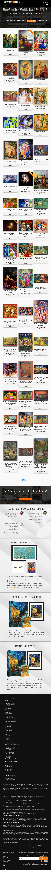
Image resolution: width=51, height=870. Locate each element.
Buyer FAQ (5, 855)
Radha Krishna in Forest (10, 162)
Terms (4, 859)
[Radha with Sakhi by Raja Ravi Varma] (41, 69)
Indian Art (7, 707)
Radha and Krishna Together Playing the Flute (25, 290)
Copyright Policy (6, 860)
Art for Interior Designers (10, 779)
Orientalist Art (8, 712)
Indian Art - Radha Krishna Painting (25, 210)
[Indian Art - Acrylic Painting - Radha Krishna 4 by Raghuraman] (41, 311)
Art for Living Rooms (9, 762)
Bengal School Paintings (10, 736)
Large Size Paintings (30, 9)
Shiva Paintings (8, 726)
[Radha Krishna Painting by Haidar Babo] (10, 122)
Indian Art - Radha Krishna (25, 131)
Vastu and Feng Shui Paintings (11, 758)
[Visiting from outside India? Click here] (33, 783)
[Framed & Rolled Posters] (17, 802)
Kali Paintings (7, 757)
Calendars (42, 8)
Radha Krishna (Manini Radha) (41, 190)
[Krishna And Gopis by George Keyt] (10, 69)
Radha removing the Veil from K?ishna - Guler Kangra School (10, 403)
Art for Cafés (7, 771)
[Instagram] (45, 861)
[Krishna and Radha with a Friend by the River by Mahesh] (41, 250)
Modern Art (7, 709)
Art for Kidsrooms (8, 766)
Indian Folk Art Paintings (10, 747)
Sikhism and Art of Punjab (10, 754)
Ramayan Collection (9, 749)
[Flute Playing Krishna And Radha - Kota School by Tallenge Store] (10, 341)
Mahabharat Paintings (9, 743)
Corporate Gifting (8, 778)
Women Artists (8, 742)
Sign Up (23, 2)
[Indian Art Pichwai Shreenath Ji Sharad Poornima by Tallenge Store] (26, 341)
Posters (25, 8)
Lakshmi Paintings (8, 730)
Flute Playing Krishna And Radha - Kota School (10, 350)
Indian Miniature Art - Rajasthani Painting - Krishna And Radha (10, 428)
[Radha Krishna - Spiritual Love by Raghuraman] (41, 150)
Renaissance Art (8, 716)
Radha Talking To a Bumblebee (10, 210)
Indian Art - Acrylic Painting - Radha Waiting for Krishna (10, 380)
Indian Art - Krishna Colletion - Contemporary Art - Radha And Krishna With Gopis (25, 429)
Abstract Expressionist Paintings (11, 718)
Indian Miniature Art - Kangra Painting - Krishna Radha (25, 381)
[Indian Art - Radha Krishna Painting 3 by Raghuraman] (41, 226)
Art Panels (7, 722)
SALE (46, 8)
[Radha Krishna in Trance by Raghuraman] (41, 96)
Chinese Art (7, 739)
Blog (34, 8)
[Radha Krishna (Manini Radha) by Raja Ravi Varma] (41, 179)
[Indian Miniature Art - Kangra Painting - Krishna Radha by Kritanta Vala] (26, 370)
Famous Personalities (9, 753)
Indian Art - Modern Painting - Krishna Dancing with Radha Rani (41, 378)
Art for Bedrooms (8, 764)
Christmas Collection (9, 748)
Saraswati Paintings (9, 731)
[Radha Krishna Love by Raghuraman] (41, 40)
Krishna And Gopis (10, 78)
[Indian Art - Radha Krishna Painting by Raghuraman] (26, 203)
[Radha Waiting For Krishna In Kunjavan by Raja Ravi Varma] (10, 278)
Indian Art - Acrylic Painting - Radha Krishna (10, 322)
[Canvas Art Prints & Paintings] (19, 808)
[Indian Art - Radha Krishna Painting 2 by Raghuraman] (26, 225)
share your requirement (17, 587)
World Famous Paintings (10, 740)
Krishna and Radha (40, 131)
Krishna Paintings (8, 724)
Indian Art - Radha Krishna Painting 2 (25, 233)
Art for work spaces (9, 773)
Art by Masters (21, 9)
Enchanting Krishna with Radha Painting (10, 259)
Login (20, 2)
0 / (45, 2)
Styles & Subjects (4, 9)
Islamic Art (7, 705)
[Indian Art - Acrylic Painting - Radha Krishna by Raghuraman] (10, 311)
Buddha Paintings (8, 725)
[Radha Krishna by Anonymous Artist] (26, 69)
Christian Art (7, 738)
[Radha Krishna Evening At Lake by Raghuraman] (26, 149)
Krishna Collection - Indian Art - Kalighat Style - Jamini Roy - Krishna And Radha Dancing (26, 462)
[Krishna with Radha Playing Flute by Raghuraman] (10, 179)
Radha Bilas (25, 52)
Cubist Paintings (8, 702)
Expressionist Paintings (9, 703)
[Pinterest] (47, 861)
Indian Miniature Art (9, 708)
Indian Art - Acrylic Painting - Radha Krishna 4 (40, 324)
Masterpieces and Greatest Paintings (12, 744)
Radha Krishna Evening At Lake (25, 161)
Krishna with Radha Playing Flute (10, 187)
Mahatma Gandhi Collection (10, 733)
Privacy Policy (6, 861)
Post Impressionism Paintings (11, 714)
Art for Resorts (8, 770)
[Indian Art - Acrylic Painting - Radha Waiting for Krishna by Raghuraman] (10, 370)
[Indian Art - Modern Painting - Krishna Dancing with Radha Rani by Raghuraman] (41, 369)
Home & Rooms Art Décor (15, 9)
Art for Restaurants (9, 769)
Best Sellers (37, 9)
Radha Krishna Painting (10, 130)
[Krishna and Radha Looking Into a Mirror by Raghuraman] (26, 250)
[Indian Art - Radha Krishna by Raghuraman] (26, 122)
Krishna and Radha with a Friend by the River (41, 257)
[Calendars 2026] (11, 794)
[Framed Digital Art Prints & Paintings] (23, 815)
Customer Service (6, 864)
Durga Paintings (8, 756)
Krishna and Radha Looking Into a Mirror (25, 259)
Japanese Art (7, 735)
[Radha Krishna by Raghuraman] (10, 41)
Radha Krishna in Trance (40, 106)
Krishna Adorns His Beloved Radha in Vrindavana (40, 350)
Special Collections (10, 9)
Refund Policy (6, 857)
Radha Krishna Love (40, 52)
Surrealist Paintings (9, 717)
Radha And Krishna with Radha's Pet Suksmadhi (40, 288)
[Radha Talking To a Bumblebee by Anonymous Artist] (10, 203)
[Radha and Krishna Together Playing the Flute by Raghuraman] (26, 278)
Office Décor (7, 777)
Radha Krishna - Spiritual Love (41, 159)
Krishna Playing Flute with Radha (25, 188)
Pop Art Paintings (8, 713)
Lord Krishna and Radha (10, 104)
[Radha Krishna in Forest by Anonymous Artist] (10, 150)
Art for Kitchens (8, 765)
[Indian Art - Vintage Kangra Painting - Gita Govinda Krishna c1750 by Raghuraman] (26, 395)
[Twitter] (41, 861)
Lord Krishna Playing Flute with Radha (10, 233)
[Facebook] (43, 861)
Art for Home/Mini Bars (10, 767)
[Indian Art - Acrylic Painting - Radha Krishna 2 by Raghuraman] (26, 311)
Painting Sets (7, 751)
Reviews (4, 856)
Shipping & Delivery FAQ (8, 853)
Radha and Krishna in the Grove (40, 210)
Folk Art (6, 711)
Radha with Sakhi (41, 79)
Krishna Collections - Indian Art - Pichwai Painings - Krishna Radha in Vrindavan (40, 427)
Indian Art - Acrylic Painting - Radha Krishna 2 (25, 320)
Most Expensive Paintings (10, 745)
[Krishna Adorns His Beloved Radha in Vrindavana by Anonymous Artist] (41, 341)
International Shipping (7, 862)
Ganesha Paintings (9, 729)
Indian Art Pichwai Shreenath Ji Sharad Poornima (25, 352)
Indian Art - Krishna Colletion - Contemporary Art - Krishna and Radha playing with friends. (10, 465)
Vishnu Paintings (8, 727)
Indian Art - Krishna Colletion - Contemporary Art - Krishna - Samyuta (40, 403)
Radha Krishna (25, 79)
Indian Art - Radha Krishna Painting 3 (41, 234)
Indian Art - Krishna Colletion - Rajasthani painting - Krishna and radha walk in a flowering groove (40, 467)
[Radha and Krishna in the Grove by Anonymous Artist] (41, 203)
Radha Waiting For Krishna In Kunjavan (10, 291)
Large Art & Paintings (9, 752)
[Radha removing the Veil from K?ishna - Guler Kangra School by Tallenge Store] (10, 395)
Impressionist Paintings (10, 704)
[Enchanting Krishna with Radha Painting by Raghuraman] (10, 250)
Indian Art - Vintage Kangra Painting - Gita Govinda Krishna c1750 (25, 402)
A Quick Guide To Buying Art (8, 852)
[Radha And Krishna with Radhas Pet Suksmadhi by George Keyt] (41, 278)
